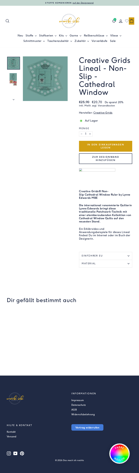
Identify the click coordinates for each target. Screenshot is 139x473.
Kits (62, 35)
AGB (74, 409)
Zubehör (80, 41)
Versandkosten (106, 105)
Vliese (114, 35)
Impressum (77, 400)
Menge (84, 128)
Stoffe (30, 35)
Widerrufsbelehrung (83, 414)
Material (89, 263)
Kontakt (11, 431)
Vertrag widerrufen (87, 427)
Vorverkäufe (99, 41)
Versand (11, 436)
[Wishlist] (127, 21)
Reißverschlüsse (94, 35)
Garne (74, 35)
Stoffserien (46, 35)
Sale (113, 41)
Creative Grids (103, 112)
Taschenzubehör (58, 41)
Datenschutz (78, 405)
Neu (20, 35)
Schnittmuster (32, 41)
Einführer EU (92, 255)
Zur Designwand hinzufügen (105, 158)
